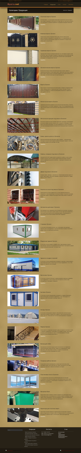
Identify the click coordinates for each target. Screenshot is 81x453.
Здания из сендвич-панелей (48, 258)
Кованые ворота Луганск (47, 33)
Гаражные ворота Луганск (48, 50)
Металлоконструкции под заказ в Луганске (53, 118)
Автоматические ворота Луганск (50, 67)
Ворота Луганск (45, 84)
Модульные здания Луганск (48, 241)
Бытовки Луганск (45, 292)
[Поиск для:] (15, 430)
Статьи (64, 4)
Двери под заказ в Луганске (48, 172)
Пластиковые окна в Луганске (49, 374)
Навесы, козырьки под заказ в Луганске (52, 154)
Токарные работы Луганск (48, 361)
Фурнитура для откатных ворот (49, 408)
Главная (46, 4)
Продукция (52, 4)
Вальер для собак (45, 344)
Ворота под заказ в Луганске (30, 432)
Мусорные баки (45, 391)
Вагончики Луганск (46, 275)
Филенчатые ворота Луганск (49, 101)
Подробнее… (43, 24)
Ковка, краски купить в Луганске (50, 136)
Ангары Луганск (45, 310)
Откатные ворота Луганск (48, 16)
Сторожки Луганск (45, 224)
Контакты (71, 4)
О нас (59, 4)
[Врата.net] (12, 4)
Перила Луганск (45, 327)
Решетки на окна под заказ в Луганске (52, 189)
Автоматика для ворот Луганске (50, 207)
